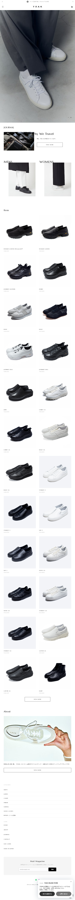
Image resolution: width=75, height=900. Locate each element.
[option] (37, 66)
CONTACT (7, 839)
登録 (52, 869)
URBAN (6, 802)
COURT (6, 798)
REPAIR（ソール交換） (10, 815)
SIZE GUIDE (7, 844)
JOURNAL (6, 834)
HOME (6, 825)
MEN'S (6, 789)
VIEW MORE (50, 144)
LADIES (6, 794)
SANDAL (6, 806)
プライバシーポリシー (31, 884)
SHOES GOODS (8, 811)
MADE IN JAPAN (9, 848)
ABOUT (6, 829)
